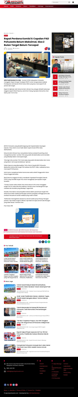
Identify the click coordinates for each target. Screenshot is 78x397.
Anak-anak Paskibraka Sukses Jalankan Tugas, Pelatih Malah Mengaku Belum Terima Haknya (26, 260)
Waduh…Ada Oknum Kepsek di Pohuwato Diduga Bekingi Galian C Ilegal (65, 87)
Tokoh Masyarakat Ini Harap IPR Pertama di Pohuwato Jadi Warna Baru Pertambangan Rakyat (42, 260)
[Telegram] (46, 242)
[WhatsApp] (49, 242)
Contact (66, 364)
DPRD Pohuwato (25, 230)
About (5, 390)
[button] (69, 2)
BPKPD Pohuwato (14, 230)
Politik (41, 373)
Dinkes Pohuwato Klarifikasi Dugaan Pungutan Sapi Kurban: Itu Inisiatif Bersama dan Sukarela (65, 93)
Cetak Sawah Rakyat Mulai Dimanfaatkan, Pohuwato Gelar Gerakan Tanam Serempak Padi (11, 260)
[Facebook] (40, 242)
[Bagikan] (49, 49)
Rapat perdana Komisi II (12, 232)
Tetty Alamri (39, 232)
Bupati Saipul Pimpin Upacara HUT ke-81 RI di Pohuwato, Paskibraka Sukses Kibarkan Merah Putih (26, 276)
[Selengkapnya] (37, 360)
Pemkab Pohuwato (55, 375)
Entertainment (44, 366)
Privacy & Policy (21, 390)
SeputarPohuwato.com (56, 368)
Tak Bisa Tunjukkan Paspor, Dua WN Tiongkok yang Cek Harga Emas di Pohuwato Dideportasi (11, 276)
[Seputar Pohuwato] (14, 2)
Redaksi (66, 375)
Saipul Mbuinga (57, 364)
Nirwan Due (35, 230)
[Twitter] (43, 242)
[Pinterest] (11, 385)
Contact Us (31, 390)
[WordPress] (13, 385)
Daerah (5, 35)
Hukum (41, 368)
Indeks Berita (67, 366)
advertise (12, 390)
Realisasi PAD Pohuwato (27, 232)
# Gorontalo (56, 378)
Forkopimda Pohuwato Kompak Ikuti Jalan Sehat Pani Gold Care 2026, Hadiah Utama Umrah (43, 276)
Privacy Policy (67, 372)
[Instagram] (16, 385)
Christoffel (9, 48)
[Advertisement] (39, 20)
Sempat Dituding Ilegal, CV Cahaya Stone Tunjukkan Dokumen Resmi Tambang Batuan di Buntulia (65, 82)
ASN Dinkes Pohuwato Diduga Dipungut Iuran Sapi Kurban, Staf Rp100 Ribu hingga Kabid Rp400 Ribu (66, 76)
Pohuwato (56, 372)
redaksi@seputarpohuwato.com (15, 371)
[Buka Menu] (73, 2)
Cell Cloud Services (34, 393)
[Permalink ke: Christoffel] (5, 48)
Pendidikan (42, 371)
